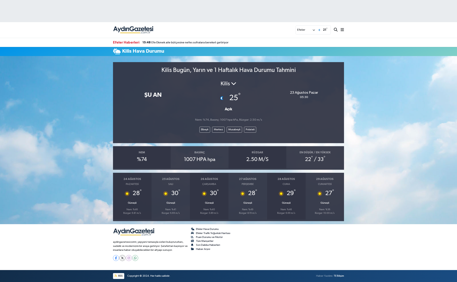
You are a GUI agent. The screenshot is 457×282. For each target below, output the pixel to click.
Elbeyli (204, 129)
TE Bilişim (339, 276)
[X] (122, 258)
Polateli (250, 129)
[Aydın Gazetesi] (133, 30)
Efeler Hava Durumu (207, 229)
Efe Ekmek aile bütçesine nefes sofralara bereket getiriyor (185, 42)
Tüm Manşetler (205, 241)
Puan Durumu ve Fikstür (209, 237)
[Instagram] (129, 258)
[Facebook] (116, 258)
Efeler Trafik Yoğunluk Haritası (213, 233)
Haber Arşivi (203, 249)
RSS (120, 276)
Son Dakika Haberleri (208, 245)
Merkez (218, 129)
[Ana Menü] (341, 30)
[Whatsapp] (135, 258)
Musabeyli (234, 129)
